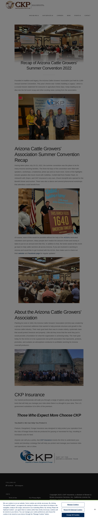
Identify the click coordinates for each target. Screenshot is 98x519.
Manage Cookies (73, 504)
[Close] (95, 509)
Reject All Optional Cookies (73, 510)
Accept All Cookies (73, 515)
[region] (49, 509)
